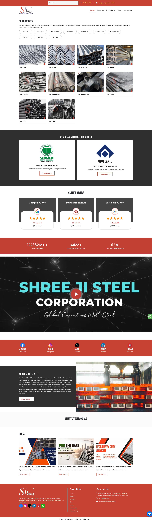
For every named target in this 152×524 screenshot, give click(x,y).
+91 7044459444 (88, 3)
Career (72, 505)
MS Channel (55, 32)
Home (92, 10)
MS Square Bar (114, 32)
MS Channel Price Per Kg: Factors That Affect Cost (37, 467)
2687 (103, 349)
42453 (22, 349)
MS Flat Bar (84, 32)
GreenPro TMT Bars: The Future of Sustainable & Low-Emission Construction (76, 467)
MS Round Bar (99, 32)
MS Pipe (40, 37)
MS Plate (25, 37)
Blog (119, 10)
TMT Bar (25, 32)
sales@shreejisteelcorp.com (106, 3)
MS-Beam (70, 32)
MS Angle (40, 32)
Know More (46, 173)
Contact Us (128, 10)
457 (77, 349)
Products (109, 10)
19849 (130, 349)
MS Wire (55, 37)
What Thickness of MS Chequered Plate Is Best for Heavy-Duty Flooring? (114, 467)
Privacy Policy (74, 511)
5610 (50, 349)
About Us (100, 10)
